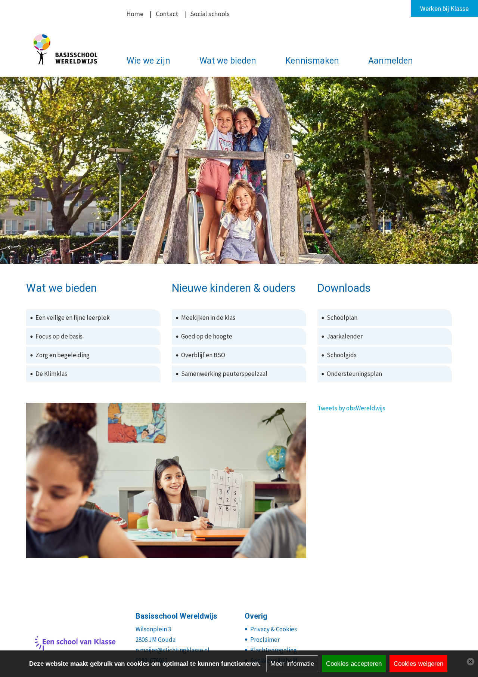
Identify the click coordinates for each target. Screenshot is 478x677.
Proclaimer (265, 639)
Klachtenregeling (273, 650)
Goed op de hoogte (206, 336)
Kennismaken (312, 61)
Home (134, 13)
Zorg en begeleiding (62, 355)
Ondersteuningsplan (354, 374)
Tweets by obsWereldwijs (351, 408)
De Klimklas (51, 374)
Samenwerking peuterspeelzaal (224, 374)
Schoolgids (342, 355)
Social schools (210, 13)
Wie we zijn (148, 61)
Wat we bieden (227, 61)
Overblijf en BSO (203, 355)
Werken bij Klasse (444, 8)
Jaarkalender (345, 336)
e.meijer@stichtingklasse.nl (172, 650)
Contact (167, 13)
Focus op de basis (59, 336)
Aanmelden (390, 61)
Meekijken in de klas (208, 317)
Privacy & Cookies (273, 629)
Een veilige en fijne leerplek (72, 317)
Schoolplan (342, 317)
